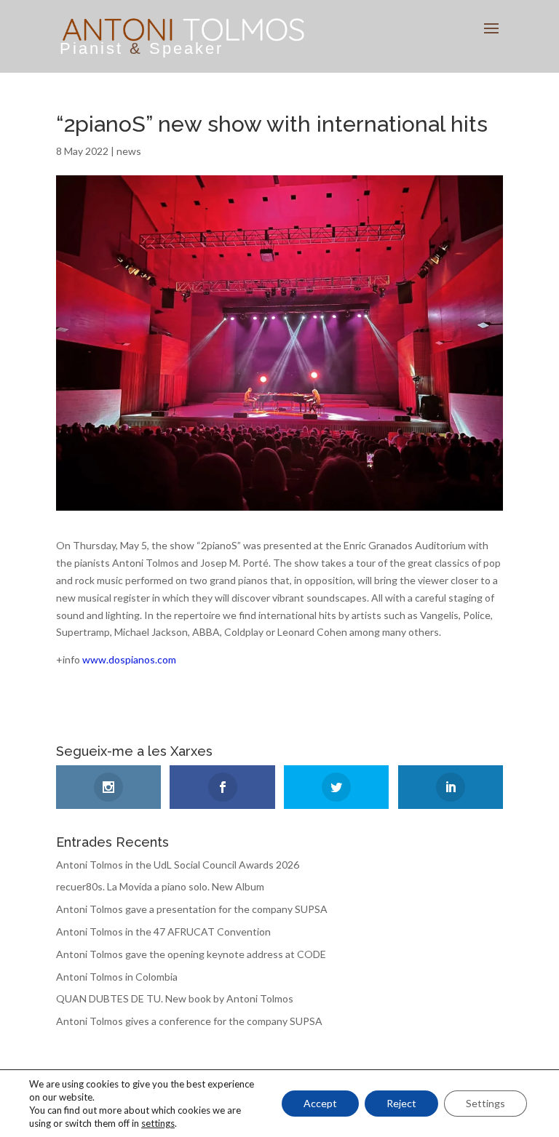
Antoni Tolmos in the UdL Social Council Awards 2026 (177, 864)
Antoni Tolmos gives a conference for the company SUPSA (189, 1021)
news (128, 151)
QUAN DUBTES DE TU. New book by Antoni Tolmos (174, 998)
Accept (320, 1103)
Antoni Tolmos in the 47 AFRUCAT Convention (163, 931)
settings (158, 1123)
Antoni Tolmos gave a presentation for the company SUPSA (192, 909)
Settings (485, 1103)
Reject (401, 1103)
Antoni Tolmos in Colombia (117, 976)
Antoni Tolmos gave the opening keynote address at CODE (191, 954)
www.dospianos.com (129, 659)
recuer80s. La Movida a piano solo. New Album (160, 886)
